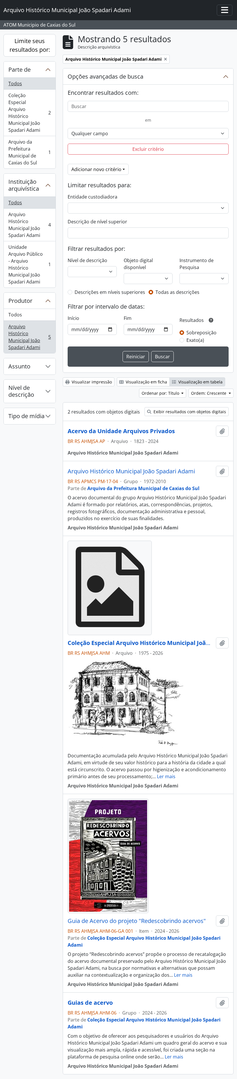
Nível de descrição (21, 391)
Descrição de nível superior (97, 221)
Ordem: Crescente (209, 393)
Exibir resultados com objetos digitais (189, 411)
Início (73, 318)
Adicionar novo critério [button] (96, 169)
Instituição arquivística (23, 185)
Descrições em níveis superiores (110, 292)
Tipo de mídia (26, 416)
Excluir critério (148, 149)
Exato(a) (195, 340)
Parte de (19, 69)
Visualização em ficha (146, 382)
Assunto (19, 366)
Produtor (20, 301)
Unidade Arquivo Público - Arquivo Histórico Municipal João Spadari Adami (29, 264)
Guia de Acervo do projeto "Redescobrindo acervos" (137, 920)
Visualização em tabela (200, 382)
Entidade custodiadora (92, 197)
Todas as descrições (177, 292)
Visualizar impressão (91, 382)
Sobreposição (201, 332)
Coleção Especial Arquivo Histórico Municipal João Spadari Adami (29, 112)
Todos (15, 83)
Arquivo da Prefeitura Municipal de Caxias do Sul (29, 152)
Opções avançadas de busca (105, 76)
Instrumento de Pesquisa (196, 263)
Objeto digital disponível (138, 263)
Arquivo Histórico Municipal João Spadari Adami (29, 224)
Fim (128, 318)
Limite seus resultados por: (30, 45)
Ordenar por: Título (161, 393)
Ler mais (166, 776)
